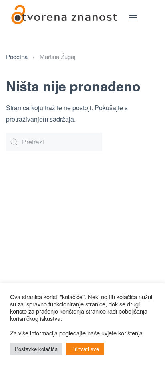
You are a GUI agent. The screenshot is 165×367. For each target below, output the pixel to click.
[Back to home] (64, 17)
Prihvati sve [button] (85, 349)
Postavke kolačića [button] (36, 349)
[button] (133, 17)
